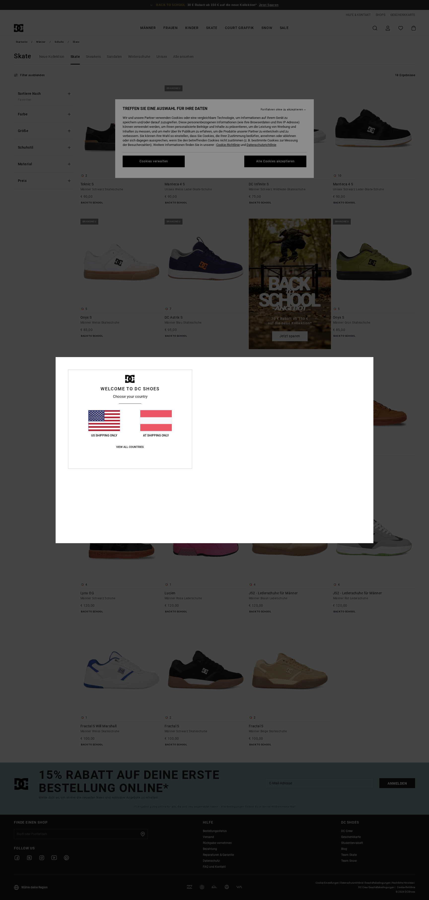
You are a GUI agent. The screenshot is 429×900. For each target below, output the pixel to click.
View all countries (130, 447)
